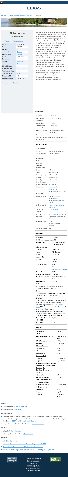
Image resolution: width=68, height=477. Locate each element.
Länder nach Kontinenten (17, 15)
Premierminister (54, 205)
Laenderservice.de (38, 424)
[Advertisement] (14, 97)
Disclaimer (30, 466)
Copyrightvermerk (33, 461)
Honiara (19, 52)
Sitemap (37, 466)
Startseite (4, 15)
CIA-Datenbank (53, 209)
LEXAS (34, 8)
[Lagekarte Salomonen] (5, 83)
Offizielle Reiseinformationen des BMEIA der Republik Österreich (23, 447)
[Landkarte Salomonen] (16, 83)
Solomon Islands (21, 407)
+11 (18, 76)
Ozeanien (29, 15)
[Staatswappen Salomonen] (18, 41)
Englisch (19, 54)
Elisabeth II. (57, 196)
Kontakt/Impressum (33, 458)
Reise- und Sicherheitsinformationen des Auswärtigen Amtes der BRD (24, 444)
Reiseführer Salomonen (10, 441)
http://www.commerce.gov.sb (57, 214)
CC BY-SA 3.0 (16, 421)
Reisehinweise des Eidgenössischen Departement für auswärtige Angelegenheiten (29, 450)
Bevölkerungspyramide (59, 269)
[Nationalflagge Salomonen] (7, 41)
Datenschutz (33, 463)
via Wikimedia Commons (30, 421)
